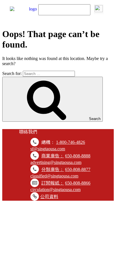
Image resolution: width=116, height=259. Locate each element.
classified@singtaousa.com (54, 176)
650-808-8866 (77, 183)
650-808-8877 (77, 169)
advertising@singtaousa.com (55, 162)
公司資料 (49, 196)
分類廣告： (52, 169)
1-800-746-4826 (70, 142)
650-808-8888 (77, 155)
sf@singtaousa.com (47, 148)
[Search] (99, 9)
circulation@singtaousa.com (55, 189)
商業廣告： (52, 155)
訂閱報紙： (52, 183)
